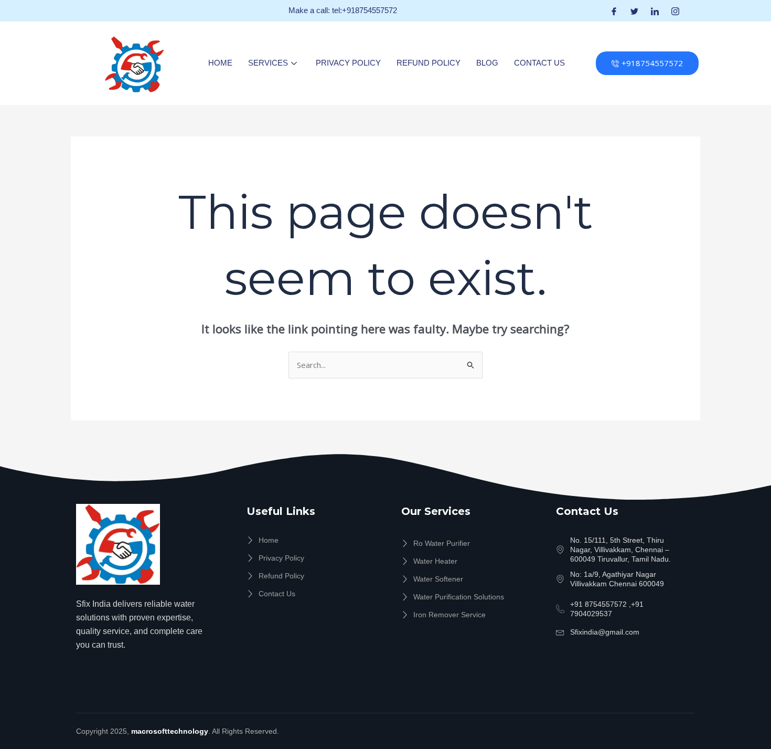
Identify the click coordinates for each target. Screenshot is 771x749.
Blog (487, 62)
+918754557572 (652, 63)
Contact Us (539, 62)
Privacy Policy (348, 62)
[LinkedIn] (655, 10)
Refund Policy (429, 62)
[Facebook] (614, 10)
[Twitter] (634, 10)
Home (220, 62)
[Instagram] (675, 10)
